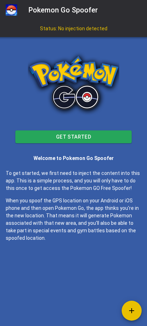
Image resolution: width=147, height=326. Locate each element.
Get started (73, 137)
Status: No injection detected (73, 28)
